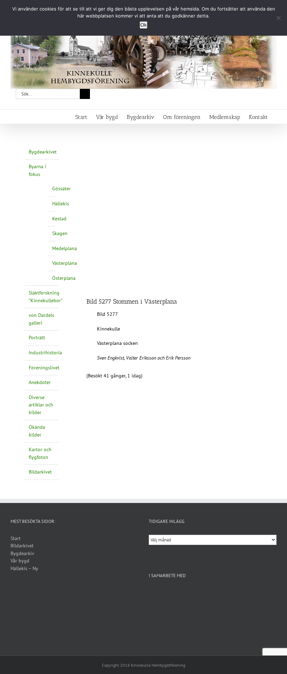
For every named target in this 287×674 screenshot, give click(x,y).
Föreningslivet (44, 367)
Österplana (64, 278)
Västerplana (64, 263)
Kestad (59, 218)
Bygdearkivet (43, 152)
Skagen (60, 233)
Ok (143, 25)
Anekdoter (40, 382)
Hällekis (60, 203)
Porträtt (37, 337)
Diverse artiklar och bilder (41, 405)
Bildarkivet (40, 472)
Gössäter (61, 188)
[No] (278, 17)
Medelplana (64, 248)
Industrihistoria (45, 352)
